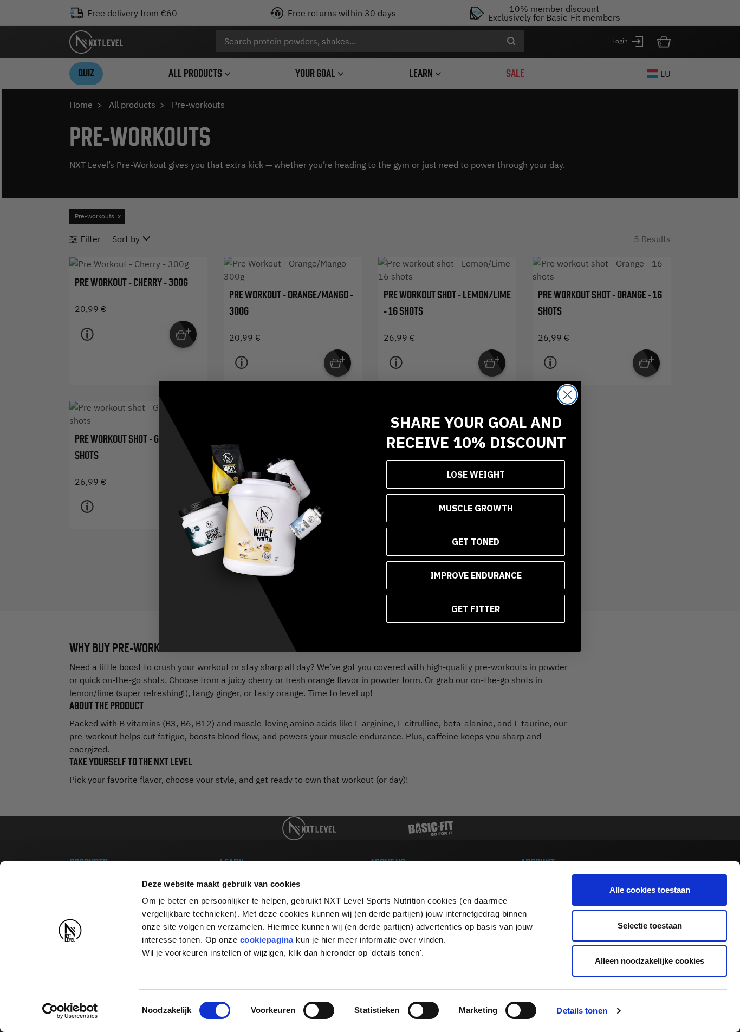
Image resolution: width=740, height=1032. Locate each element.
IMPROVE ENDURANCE (476, 575)
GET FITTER (475, 608)
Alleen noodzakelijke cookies (649, 960)
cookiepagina (267, 939)
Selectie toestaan (650, 925)
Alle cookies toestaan (649, 889)
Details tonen (581, 1010)
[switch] (318, 1010)
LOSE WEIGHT (476, 474)
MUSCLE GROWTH (476, 508)
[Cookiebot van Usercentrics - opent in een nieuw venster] (70, 1011)
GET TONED (475, 541)
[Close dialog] (567, 394)
